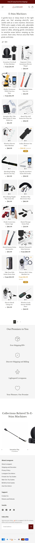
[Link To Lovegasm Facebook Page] (6, 510)
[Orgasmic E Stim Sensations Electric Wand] (25, 53)
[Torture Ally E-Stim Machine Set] (25, 263)
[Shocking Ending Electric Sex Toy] (9, 162)
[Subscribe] (31, 526)
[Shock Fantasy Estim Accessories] (9, 238)
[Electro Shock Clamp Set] (9, 293)
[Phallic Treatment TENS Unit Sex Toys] (9, 80)
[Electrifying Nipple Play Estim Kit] (9, 187)
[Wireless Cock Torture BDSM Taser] (25, 293)
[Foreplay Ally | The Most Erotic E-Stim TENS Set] (9, 107)
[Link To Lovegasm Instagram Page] (3, 510)
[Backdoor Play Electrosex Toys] (25, 187)
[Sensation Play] (15, 437)
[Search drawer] (29, 7)
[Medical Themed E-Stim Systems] (25, 238)
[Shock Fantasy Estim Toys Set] (25, 80)
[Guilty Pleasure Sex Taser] (25, 134)
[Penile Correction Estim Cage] (9, 212)
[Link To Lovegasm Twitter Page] (10, 510)
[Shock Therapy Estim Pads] (25, 212)
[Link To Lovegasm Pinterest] (14, 510)
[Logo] (17, 7)
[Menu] (2, 7)
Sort (6, 42)
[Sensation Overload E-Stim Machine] (9, 53)
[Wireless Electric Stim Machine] (9, 134)
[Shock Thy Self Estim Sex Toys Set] (25, 107)
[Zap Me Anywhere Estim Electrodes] (25, 162)
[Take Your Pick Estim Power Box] (9, 263)
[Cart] (32, 7)
